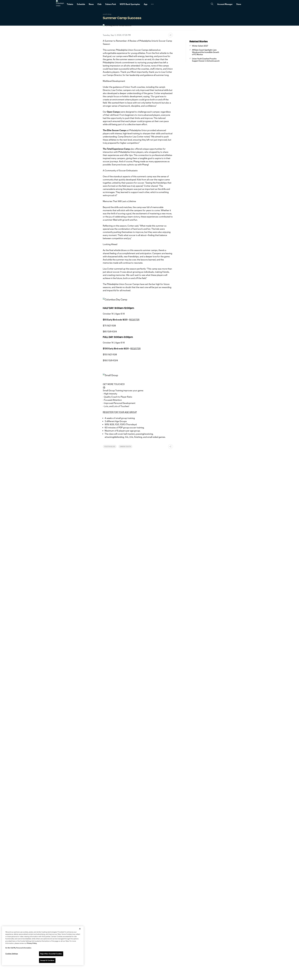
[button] (152, 4)
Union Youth (125, 446)
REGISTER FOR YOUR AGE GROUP (120, 412)
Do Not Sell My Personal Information (18, 948)
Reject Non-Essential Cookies (51, 954)
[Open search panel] (212, 4)
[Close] (79, 928)
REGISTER (134, 319)
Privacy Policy (32, 943)
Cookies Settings (11, 954)
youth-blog (109, 446)
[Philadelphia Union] (60, 4)
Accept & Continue (47, 960)
